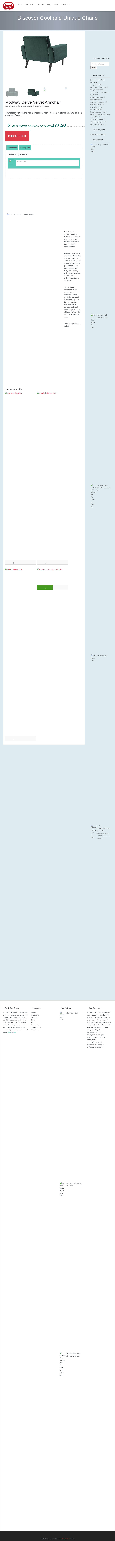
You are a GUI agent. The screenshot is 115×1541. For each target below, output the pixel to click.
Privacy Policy (36, 1027)
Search (93, 67)
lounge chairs (37, 106)
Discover (40, 4)
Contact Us (66, 4)
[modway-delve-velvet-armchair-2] (43, 52)
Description (25, 148)
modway (46, 106)
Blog (49, 4)
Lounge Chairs (17, 106)
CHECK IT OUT (17, 136)
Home (20, 4)
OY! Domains (65, 1539)
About (56, 4)
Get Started (30, 4)
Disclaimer (35, 1030)
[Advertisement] (44, 197)
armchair (30, 106)
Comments (12, 148)
